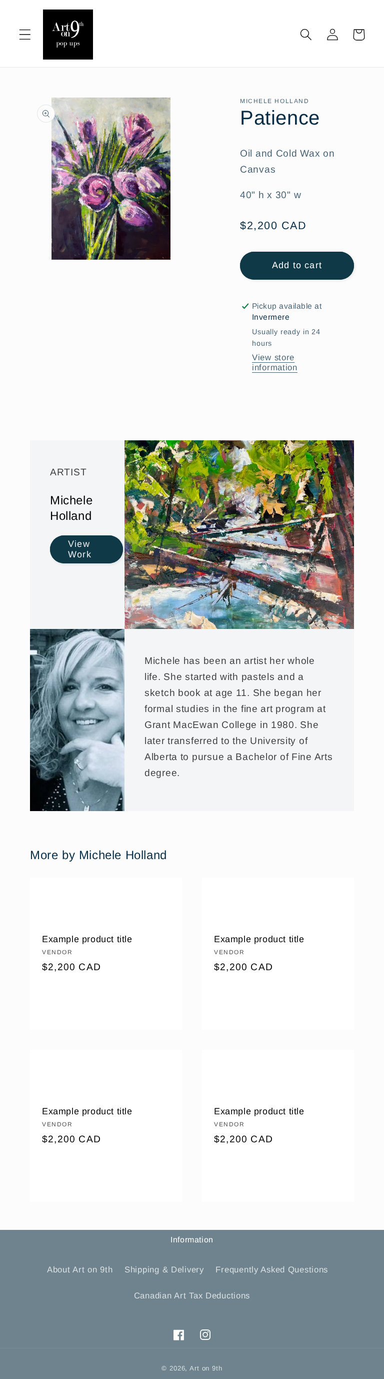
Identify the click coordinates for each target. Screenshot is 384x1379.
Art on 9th (206, 1368)
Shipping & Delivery (164, 1269)
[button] (25, 35)
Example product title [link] (87, 939)
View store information (275, 362)
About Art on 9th (80, 1269)
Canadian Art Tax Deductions (192, 1295)
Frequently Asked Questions (272, 1269)
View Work (80, 549)
